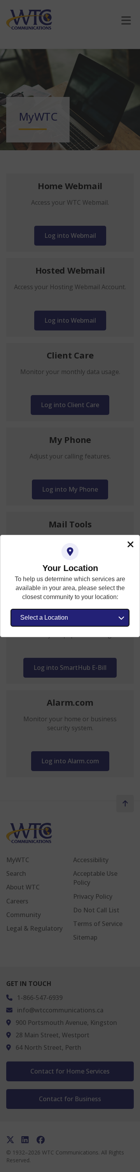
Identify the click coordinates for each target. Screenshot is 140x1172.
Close (130, 544)
